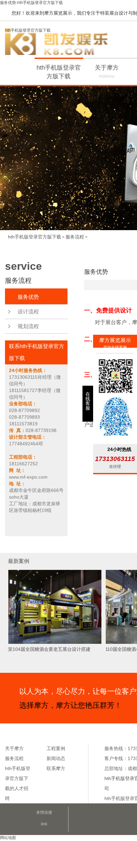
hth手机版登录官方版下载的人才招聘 (17, 783)
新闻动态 (56, 758)
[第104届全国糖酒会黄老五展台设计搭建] (55, 642)
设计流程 (28, 311)
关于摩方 (107, 71)
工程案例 (56, 748)
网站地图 (8, 837)
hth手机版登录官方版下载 (28, 30)
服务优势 (28, 297)
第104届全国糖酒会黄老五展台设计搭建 (49, 649)
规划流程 (28, 326)
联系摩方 (56, 768)
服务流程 (75, 236)
